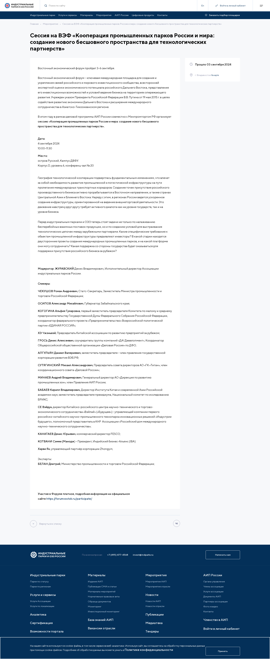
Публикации (154, 614)
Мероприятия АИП (156, 581)
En (202, 5)
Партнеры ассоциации (215, 601)
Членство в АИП (215, 620)
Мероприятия (103, 15)
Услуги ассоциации (213, 591)
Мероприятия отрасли (157, 586)
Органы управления (214, 581)
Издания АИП (95, 581)
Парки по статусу (39, 581)
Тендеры (152, 631)
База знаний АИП (100, 620)
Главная (34, 23)
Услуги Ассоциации (40, 601)
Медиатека (154, 623)
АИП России (122, 15)
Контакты (162, 15)
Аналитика (38, 614)
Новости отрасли (154, 606)
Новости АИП (153, 601)
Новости (151, 595)
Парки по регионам (40, 586)
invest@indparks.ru (143, 554)
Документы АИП (212, 596)
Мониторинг (94, 606)
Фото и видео (210, 606)
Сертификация (41, 623)
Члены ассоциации (213, 586)
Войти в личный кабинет (221, 628)
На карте (215, 75)
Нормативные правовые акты (104, 596)
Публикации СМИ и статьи (102, 586)
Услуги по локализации (42, 606)
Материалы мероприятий (101, 591)
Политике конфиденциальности (149, 650)
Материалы (86, 15)
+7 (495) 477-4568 (117, 554)
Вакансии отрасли (101, 628)
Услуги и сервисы (67, 15)
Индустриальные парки (42, 15)
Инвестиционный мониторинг (104, 611)
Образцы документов (99, 601)
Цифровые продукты (143, 15)
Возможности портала (47, 631)
